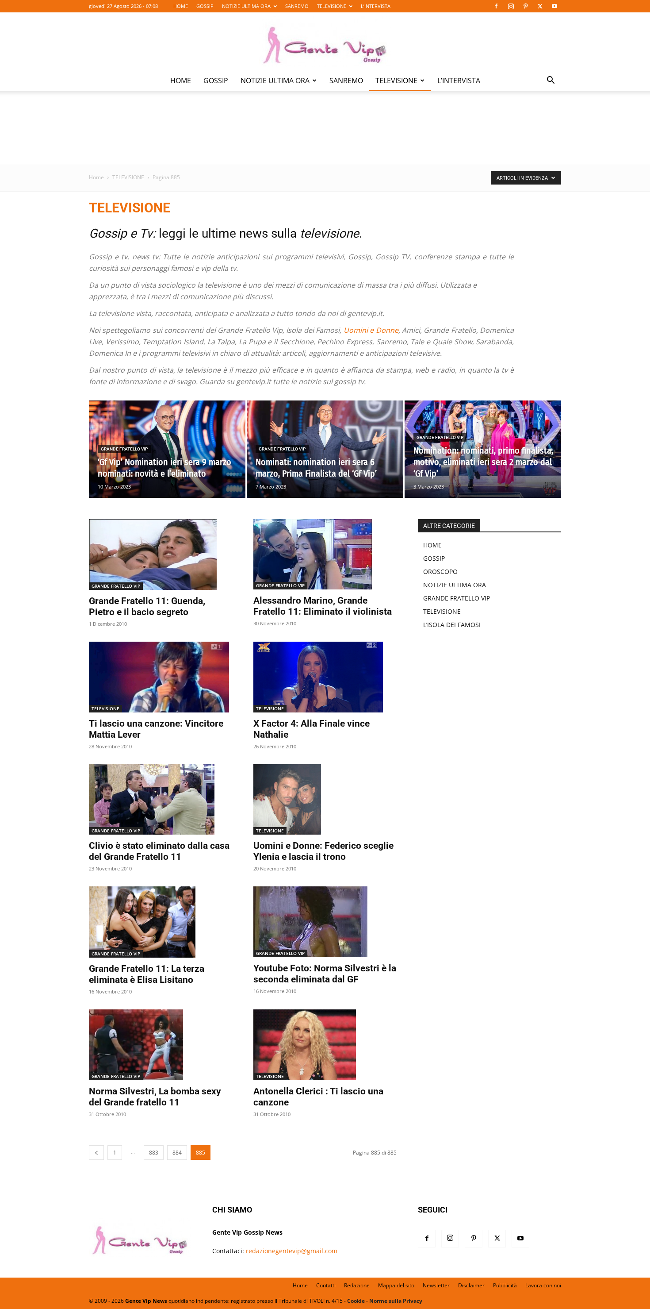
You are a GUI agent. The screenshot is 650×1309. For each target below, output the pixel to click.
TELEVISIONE (331, 6)
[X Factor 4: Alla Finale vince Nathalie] (325, 677)
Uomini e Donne (371, 330)
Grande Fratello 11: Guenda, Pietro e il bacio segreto (147, 606)
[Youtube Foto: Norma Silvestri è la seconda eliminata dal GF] (325, 921)
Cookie (356, 1301)
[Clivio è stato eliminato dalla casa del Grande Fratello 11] (160, 799)
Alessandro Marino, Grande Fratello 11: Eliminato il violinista (322, 606)
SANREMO (297, 6)
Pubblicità (505, 1285)
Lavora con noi (543, 1285)
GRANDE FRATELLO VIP (124, 449)
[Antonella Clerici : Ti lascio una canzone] (325, 1044)
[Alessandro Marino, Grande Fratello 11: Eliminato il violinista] (325, 554)
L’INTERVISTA (375, 6)
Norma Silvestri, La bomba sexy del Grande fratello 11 (155, 1097)
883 (153, 1152)
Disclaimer (471, 1285)
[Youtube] (554, 6)
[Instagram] (510, 6)
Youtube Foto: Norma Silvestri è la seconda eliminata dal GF (324, 974)
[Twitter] (540, 6)
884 (177, 1152)
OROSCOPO (440, 571)
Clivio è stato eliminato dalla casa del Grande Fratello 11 (159, 851)
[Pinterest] (525, 6)
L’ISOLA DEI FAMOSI (452, 624)
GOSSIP (205, 6)
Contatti (326, 1285)
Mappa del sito (396, 1285)
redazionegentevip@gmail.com (291, 1251)
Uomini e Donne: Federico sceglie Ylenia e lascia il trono (323, 851)
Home (96, 177)
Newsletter (436, 1285)
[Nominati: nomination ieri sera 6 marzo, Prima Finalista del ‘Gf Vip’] (325, 449)
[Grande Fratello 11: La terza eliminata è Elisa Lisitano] (160, 921)
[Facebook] (496, 6)
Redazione (357, 1285)
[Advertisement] (325, 133)
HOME (180, 6)
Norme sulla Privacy (395, 1301)
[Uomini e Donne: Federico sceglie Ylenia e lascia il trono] (325, 799)
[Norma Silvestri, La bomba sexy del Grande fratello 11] (160, 1044)
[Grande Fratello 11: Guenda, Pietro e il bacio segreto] (160, 554)
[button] (550, 81)
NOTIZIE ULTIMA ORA (246, 6)
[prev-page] (96, 1152)
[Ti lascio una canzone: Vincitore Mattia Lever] (160, 677)
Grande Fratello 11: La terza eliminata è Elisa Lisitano (146, 974)
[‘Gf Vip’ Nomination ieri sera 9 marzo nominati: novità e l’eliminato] (167, 449)
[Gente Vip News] (325, 41)
